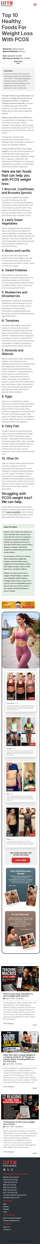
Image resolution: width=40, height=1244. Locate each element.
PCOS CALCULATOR (10, 1180)
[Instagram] (12, 1170)
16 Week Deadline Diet (11, 1220)
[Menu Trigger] (35, 4)
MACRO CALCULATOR (11, 1177)
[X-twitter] (8, 1170)
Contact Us (7, 1229)
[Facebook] (4, 1170)
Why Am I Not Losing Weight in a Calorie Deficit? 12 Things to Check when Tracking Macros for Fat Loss (19, 1058)
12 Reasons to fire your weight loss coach (19, 1123)
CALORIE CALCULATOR (11, 1198)
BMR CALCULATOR (10, 1187)
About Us (6, 1227)
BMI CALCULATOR (9, 1185)
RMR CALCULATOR (10, 1190)
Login (5, 1212)
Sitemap (6, 1209)
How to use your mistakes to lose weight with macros (18, 995)
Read (35, 1025)
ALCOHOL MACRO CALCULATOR (14, 1195)
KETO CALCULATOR (10, 1192)
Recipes (6, 1206)
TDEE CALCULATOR (10, 1182)
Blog (4, 1204)
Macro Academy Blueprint (12, 1218)
